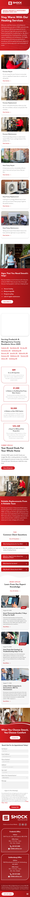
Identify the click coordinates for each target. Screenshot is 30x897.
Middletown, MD (14, 356)
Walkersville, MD (23, 353)
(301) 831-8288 (8, 894)
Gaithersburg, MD (16, 350)
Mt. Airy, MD (23, 348)
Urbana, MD (4, 358)
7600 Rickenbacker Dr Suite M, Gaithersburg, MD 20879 (15, 863)
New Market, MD (14, 348)
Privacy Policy (16, 887)
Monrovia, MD (5, 353)
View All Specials (8, 468)
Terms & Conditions (24, 887)
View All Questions (14, 538)
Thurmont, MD (24, 356)
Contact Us (15, 737)
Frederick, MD (5, 348)
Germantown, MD (6, 350)
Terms (6, 802)
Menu (27, 894)
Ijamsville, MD (14, 353)
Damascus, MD (5, 356)
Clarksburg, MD (13, 358)
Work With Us (7, 301)
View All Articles (14, 591)
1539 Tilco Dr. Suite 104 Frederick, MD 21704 (15, 836)
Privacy (23, 888)
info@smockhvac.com (16, 848)
